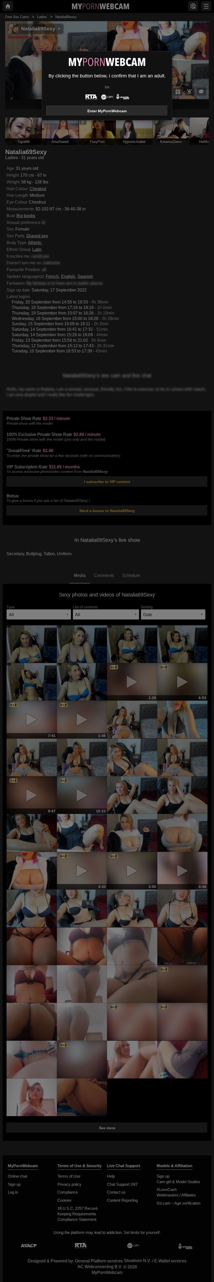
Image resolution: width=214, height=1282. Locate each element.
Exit (107, 86)
